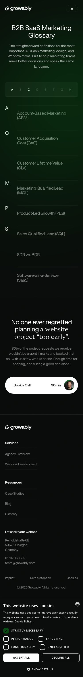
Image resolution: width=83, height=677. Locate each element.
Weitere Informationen (47, 621)
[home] (18, 8)
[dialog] (41, 638)
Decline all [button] (60, 657)
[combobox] (77, 604)
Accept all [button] (21, 657)
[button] (72, 8)
